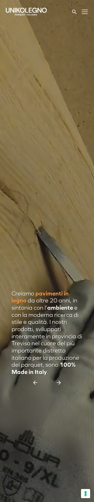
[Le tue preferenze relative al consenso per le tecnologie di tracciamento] (85, 493)
